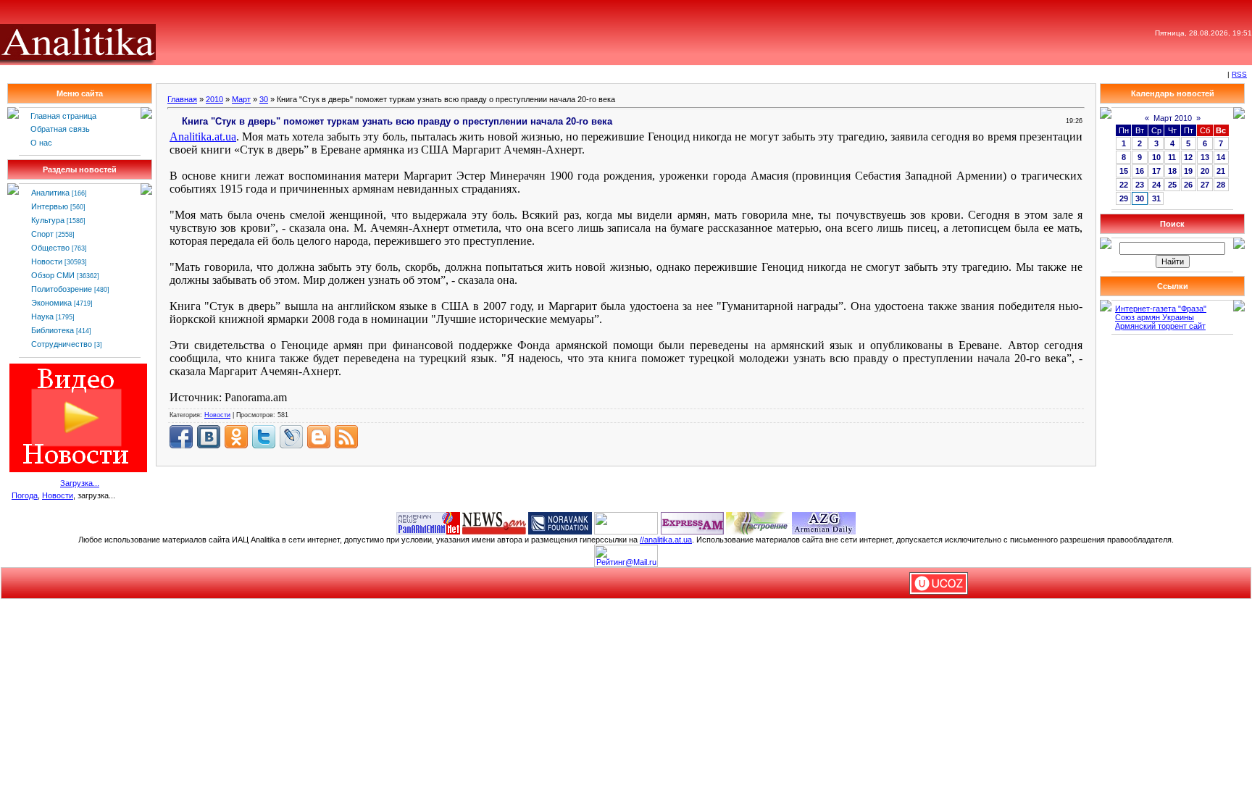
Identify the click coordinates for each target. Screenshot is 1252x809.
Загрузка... (79, 483)
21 (1220, 171)
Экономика (51, 302)
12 (1188, 157)
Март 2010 (1172, 118)
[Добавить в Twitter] (263, 436)
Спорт (42, 234)
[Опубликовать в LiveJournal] (291, 436)
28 (1220, 184)
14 (1220, 157)
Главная (182, 99)
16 (1139, 171)
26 (1188, 184)
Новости (46, 261)
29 (1123, 198)
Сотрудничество (61, 344)
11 (1172, 157)
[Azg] (824, 522)
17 (1156, 171)
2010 (214, 99)
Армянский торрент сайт (1160, 326)
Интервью (49, 206)
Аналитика (50, 192)
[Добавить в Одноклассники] (236, 436)
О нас (41, 142)
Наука (42, 316)
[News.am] (494, 522)
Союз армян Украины (1154, 317)
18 (1172, 171)
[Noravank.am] (560, 522)
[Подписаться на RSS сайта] (346, 436)
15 (1123, 171)
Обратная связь (60, 129)
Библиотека (52, 330)
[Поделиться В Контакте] (208, 436)
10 (1156, 157)
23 (1139, 184)
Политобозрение (61, 289)
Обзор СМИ (53, 275)
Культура (47, 220)
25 (1172, 184)
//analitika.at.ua (666, 539)
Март (241, 99)
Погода (25, 495)
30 (263, 99)
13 (1205, 157)
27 (1205, 184)
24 (1156, 184)
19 (1188, 171)
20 (1205, 171)
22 (1123, 184)
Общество (50, 247)
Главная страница (63, 116)
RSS (1239, 74)
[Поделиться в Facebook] (181, 436)
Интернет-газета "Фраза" (1160, 308)
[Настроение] (758, 522)
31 (1156, 198)
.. (203, 136)
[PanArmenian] (428, 522)
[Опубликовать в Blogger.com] (318, 436)
